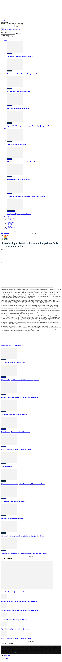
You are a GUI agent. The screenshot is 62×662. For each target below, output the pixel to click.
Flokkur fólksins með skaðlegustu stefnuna (20, 56)
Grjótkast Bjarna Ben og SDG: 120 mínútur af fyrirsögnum (19, 397)
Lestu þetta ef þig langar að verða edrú (19, 214)
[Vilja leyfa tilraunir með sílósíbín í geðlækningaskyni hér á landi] (15, 192)
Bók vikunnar (10, 220)
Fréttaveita (9, 53)
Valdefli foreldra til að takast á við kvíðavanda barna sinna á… (26, 162)
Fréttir (5, 40)
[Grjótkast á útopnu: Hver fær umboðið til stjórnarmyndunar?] (9, 375)
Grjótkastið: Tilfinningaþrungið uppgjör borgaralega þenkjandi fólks (28, 126)
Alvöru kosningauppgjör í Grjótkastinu (13, 362)
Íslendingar (9, 223)
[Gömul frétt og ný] (9, 462)
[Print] (40, 257)
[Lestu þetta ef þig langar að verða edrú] (15, 209)
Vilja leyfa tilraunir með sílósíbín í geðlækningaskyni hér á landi (26, 196)
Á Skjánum (9, 123)
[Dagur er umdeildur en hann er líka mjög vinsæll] (15, 69)
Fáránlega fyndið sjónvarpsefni (16, 144)
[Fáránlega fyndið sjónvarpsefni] (15, 140)
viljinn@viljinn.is (15, 653)
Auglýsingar (7, 656)
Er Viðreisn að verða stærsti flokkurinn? (19, 91)
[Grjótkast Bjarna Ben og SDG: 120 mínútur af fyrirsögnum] (9, 393)
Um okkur (6, 229)
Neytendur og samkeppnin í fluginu (18, 108)
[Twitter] (19, 257)
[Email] (35, 257)
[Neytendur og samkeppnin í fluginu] (15, 104)
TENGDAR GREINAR (7, 345)
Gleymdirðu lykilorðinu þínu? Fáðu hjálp (10, 29)
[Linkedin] (24, 257)
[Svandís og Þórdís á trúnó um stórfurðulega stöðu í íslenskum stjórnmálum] (9, 549)
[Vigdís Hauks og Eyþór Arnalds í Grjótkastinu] (9, 427)
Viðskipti (9, 226)
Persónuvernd (7, 655)
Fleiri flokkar (7, 216)
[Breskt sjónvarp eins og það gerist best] (15, 175)
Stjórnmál (6, 238)
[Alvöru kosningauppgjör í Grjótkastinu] (9, 358)
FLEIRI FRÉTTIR (18, 345)
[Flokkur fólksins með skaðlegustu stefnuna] (15, 52)
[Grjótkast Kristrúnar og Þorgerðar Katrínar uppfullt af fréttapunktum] (9, 479)
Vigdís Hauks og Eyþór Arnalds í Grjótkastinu (15, 432)
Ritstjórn (3, 251)
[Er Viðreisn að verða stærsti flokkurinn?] (15, 87)
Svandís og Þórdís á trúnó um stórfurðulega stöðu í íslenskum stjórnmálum (24, 553)
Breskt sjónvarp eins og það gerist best (18, 179)
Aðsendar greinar (11, 211)
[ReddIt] (30, 257)
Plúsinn (5, 128)
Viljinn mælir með (11, 227)
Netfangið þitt (18, 33)
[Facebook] (13, 257)
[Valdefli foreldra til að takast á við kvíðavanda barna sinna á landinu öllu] (15, 157)
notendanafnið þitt (19, 25)
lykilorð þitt (17, 26)
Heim (2, 233)
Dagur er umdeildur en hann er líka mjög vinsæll (22, 74)
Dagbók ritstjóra (10, 222)
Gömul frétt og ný (6, 466)
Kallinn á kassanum (11, 224)
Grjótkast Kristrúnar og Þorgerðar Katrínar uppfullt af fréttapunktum (23, 484)
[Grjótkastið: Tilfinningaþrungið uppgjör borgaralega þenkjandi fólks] (15, 121)
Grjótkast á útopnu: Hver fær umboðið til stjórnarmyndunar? (20, 380)
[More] (46, 257)
